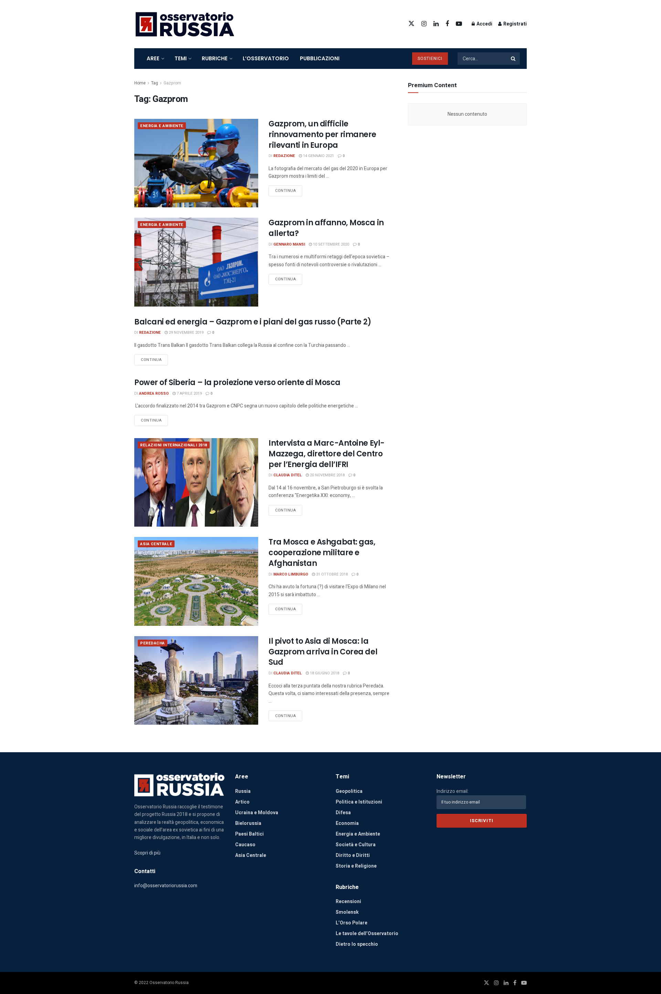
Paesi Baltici (249, 834)
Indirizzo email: (453, 791)
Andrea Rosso (154, 393)
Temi (181, 58)
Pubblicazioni (319, 58)
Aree (153, 58)
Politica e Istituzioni (359, 802)
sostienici (430, 58)
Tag (154, 83)
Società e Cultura (356, 844)
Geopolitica (349, 791)
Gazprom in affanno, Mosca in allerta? (326, 228)
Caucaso (245, 844)
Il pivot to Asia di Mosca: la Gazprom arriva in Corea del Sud (323, 652)
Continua (285, 191)
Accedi (483, 24)
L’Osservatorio (266, 58)
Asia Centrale (156, 544)
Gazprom (172, 83)
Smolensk (347, 912)
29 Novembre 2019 (185, 332)
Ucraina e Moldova (256, 812)
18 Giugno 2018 (324, 673)
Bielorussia (248, 823)
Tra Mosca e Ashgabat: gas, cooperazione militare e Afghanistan (322, 553)
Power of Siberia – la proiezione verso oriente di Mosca (237, 382)
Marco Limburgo (290, 574)
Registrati (514, 24)
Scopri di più (147, 853)
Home (140, 83)
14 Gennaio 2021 (318, 156)
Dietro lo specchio (357, 944)
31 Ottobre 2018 (331, 574)
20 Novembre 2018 (327, 475)
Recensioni (348, 901)
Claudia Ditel (287, 475)
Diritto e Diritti (353, 855)
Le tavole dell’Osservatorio (367, 933)
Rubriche (215, 58)
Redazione (284, 156)
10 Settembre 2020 (330, 244)
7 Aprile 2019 (189, 393)
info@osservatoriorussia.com (165, 885)
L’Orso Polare (351, 922)
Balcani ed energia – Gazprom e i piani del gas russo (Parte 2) (252, 322)
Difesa (343, 812)
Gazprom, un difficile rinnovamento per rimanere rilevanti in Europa (322, 134)
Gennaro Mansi (289, 244)
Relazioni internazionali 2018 (173, 445)
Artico (242, 802)
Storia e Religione (356, 866)
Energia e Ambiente (161, 126)
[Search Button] (513, 58)
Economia (347, 823)
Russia (243, 791)
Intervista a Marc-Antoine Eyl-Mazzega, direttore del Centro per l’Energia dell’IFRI (327, 454)
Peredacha (152, 643)
